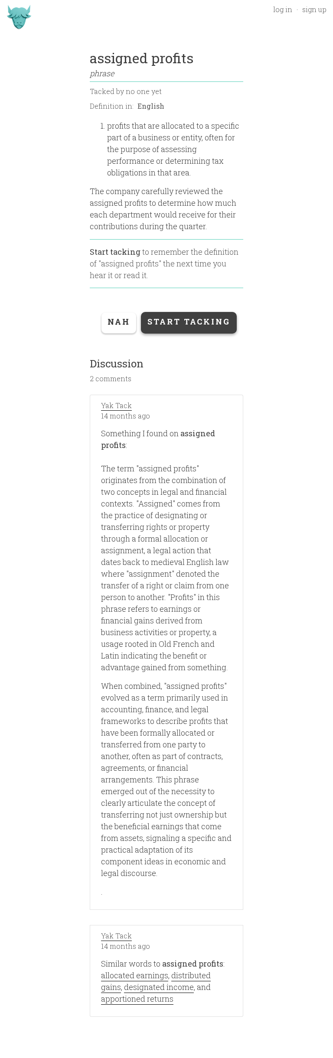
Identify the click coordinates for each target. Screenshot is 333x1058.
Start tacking (115, 252)
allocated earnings (134, 975)
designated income (159, 987)
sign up (314, 9)
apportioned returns (137, 998)
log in (282, 9)
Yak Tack (116, 405)
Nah (119, 321)
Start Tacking (188, 321)
